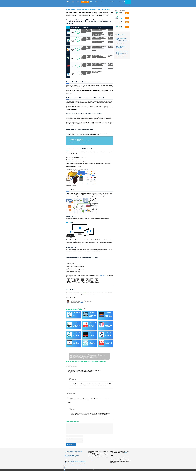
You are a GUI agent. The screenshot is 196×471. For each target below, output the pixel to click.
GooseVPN (72, 50)
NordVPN (72, 32)
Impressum (108, 469)
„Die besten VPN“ (84, 1)
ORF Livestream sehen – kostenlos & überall (71, 456)
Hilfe (120, 1)
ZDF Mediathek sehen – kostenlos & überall (71, 454)
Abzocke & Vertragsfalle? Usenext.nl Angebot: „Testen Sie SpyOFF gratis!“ (77, 308)
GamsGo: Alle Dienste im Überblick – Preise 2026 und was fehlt (73, 451)
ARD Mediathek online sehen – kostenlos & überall (72, 455)
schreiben (84, 292)
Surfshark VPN (72, 41)
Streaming (102, 1)
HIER (70, 161)
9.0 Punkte (120, 27)
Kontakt (124, 1)
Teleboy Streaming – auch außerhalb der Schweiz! (71, 452)
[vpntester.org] (72, 2)
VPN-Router (97, 1)
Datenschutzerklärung (113, 469)
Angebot (127, 13)
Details (127, 17)
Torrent (107, 1)
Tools (116, 1)
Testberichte (112, 1)
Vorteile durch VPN (103, 275)
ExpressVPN (72, 66)
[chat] (64, 469)
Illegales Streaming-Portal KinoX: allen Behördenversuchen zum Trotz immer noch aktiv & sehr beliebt (122, 44)
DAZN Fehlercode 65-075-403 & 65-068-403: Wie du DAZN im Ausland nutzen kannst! (92, 325)
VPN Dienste (92, 1)
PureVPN (72, 58)
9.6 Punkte (120, 18)
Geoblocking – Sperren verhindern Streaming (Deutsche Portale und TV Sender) (108, 325)
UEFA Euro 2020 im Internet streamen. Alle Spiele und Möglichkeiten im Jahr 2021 (108, 315)
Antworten (75, 366)
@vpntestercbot (82, 302)
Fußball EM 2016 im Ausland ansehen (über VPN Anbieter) (108, 334)
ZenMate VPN (72, 74)
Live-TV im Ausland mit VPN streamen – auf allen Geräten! (92, 342)
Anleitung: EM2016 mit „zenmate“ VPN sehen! (76, 314)
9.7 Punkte (120, 13)
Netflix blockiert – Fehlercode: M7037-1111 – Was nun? (92, 334)
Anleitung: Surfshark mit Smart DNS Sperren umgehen (76, 334)
